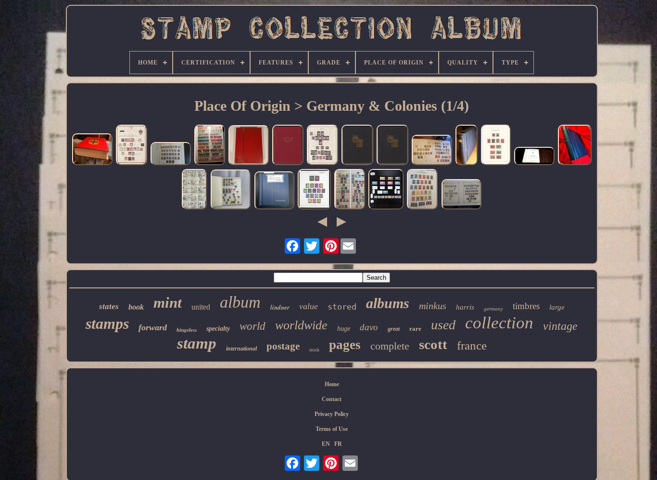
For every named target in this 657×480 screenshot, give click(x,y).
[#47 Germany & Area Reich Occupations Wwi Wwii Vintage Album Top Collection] (287, 146)
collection (499, 322)
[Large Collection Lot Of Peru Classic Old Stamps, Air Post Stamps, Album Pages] (432, 151)
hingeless (187, 330)
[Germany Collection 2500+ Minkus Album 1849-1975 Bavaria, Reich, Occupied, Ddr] (92, 150)
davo (369, 327)
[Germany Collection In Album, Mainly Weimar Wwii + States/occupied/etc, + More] (209, 146)
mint (167, 302)
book (136, 307)
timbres (526, 306)
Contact (331, 399)
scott (433, 344)
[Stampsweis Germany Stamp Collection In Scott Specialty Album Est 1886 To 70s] (171, 155)
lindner (280, 307)
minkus (432, 305)
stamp (196, 343)
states (109, 306)
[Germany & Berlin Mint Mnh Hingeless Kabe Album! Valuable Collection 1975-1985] (575, 146)
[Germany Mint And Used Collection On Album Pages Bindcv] (322, 146)
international (241, 348)
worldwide (301, 325)
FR (338, 444)
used (443, 324)
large (557, 307)
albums (387, 303)
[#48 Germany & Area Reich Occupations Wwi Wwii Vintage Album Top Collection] (357, 146)
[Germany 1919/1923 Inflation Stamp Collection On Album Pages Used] (496, 146)
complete (389, 346)
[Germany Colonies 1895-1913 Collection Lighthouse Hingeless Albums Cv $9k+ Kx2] (467, 146)
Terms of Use (332, 429)
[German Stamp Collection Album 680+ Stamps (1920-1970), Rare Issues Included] (349, 190)
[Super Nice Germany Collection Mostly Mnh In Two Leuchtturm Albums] (534, 157)
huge (343, 328)
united (200, 307)
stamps (107, 323)
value (308, 306)
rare (415, 328)
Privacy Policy (332, 414)
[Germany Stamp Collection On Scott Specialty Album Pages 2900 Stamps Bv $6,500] (461, 195)
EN (326, 444)
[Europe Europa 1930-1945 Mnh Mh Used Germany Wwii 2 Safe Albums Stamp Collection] (385, 190)
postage (283, 346)
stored (342, 306)
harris (465, 307)
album (240, 302)
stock (314, 349)
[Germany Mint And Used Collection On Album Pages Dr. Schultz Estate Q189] (131, 146)
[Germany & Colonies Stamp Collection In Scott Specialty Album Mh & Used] (422, 190)
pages (345, 344)
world (252, 326)
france (472, 345)
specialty (218, 328)
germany (493, 308)
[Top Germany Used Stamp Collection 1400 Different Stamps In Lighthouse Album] (248, 146)
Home (332, 384)
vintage (560, 326)
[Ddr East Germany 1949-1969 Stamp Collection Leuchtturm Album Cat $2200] (274, 191)
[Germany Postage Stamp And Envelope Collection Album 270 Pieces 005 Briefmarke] (194, 190)
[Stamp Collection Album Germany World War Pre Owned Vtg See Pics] (230, 190)
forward (153, 327)
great (394, 328)
